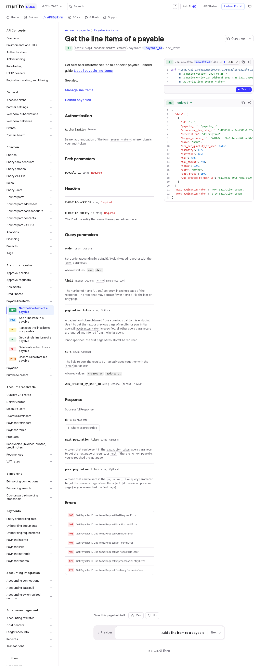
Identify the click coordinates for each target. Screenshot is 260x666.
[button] (109, 515)
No (155, 615)
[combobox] (180, 102)
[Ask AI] (249, 62)
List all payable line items (93, 71)
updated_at (113, 373)
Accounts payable (77, 30)
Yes (138, 615)
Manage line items (79, 90)
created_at (95, 373)
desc (99, 270)
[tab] (13, 17)
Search (125, 6)
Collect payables (78, 100)
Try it (246, 89)
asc (90, 270)
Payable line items (106, 30)
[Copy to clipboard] (243, 62)
